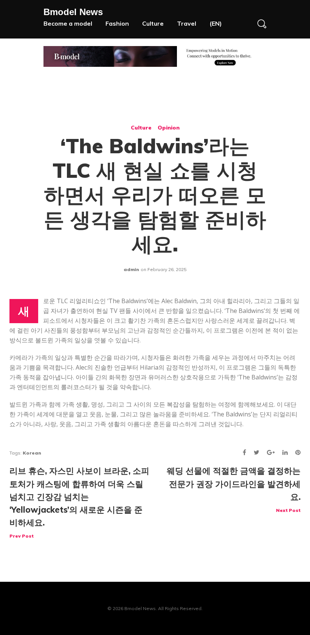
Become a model (67, 23)
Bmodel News (73, 12)
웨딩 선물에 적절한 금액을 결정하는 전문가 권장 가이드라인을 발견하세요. (234, 489)
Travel (186, 23)
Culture (153, 23)
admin (131, 269)
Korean (32, 453)
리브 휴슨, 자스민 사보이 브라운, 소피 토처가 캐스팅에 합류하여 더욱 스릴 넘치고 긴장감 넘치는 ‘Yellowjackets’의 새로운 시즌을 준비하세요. (79, 501)
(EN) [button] (215, 23)
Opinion (169, 127)
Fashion (117, 23)
